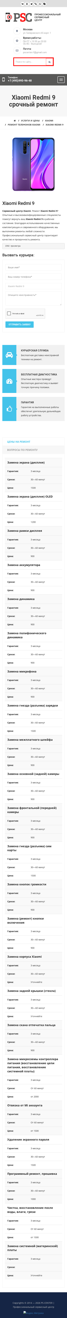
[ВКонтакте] (22, 4)
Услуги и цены (30, 120)
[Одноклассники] (27, 4)
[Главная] (15, 120)
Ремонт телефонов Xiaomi (24, 124)
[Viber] (36, 4)
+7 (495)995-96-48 (20, 80)
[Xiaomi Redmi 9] (33, 165)
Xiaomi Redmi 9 (54, 124)
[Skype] (44, 4)
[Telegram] (31, 4)
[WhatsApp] (40, 4)
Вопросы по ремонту (22, 450)
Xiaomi (49, 120)
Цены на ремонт (18, 441)
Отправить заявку (20, 324)
